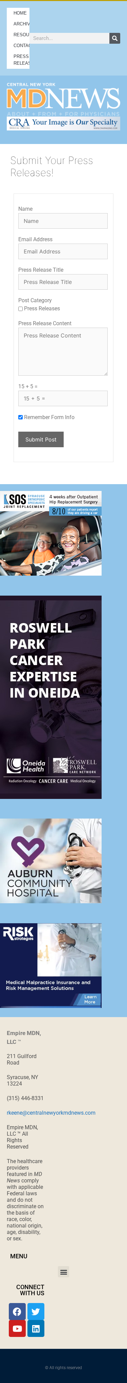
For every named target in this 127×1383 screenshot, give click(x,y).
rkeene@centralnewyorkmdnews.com (51, 1113)
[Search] (114, 38)
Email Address (35, 239)
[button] (63, 1271)
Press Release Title (40, 270)
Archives (21, 23)
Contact (21, 45)
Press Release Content (44, 323)
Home (20, 13)
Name (25, 209)
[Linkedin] (35, 1328)
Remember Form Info (49, 417)
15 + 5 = (28, 386)
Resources (21, 34)
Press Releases (21, 60)
